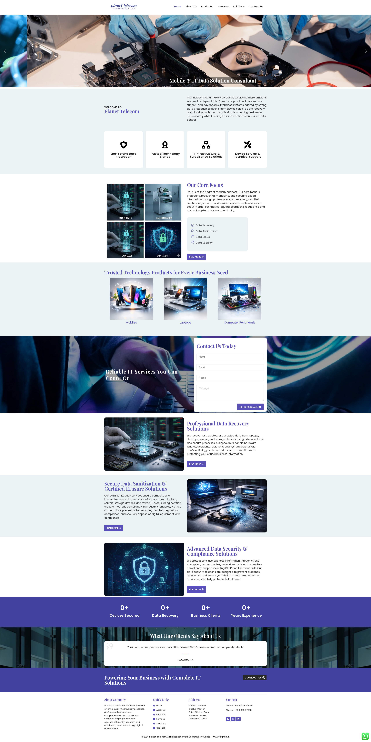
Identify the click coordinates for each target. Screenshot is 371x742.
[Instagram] (233, 719)
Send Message (249, 406)
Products (206, 6)
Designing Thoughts (199, 736)
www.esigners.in (221, 736)
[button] (207, 6)
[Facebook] (228, 719)
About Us (191, 6)
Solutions (239, 6)
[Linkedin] (238, 719)
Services (223, 6)
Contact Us (256, 6)
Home (177, 6)
